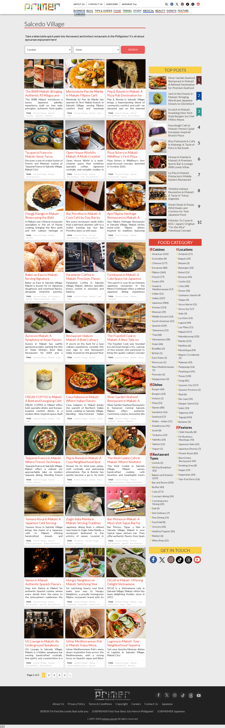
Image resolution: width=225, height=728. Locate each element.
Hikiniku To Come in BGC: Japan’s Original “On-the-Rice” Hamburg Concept (181, 225)
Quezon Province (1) (189, 389)
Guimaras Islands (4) (189, 295)
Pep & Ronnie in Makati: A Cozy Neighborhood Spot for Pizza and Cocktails (83, 462)
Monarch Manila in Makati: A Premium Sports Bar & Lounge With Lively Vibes (180, 162)
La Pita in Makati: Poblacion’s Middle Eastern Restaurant (179, 176)
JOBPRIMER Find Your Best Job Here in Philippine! (123, 711)
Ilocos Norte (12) (187, 304)
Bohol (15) (183, 272)
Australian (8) (159, 258)
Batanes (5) (184, 421)
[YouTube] (198, 694)
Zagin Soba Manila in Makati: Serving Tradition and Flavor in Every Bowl (83, 523)
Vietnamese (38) (161, 339)
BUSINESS (79, 10)
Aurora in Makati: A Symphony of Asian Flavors (43, 338)
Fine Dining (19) (160, 517)
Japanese (39, 116)
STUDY (137, 10)
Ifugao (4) (183, 299)
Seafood (111, 421)
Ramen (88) (158, 407)
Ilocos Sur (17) (186, 308)
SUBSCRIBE (112, 4)
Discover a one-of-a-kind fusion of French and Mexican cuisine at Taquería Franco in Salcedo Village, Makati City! (44, 165)
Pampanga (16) (186, 366)
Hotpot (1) (157, 398)
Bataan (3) (183, 263)
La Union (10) (185, 318)
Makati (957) (185, 331)
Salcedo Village (40, 113)
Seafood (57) (159, 416)
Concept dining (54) (163, 496)
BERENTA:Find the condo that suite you (64, 711)
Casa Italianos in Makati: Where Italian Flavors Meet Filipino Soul (82, 401)
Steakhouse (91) (161, 425)
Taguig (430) (185, 417)
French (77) (158, 276)
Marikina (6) (184, 345)
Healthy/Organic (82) (163, 531)
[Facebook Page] (171, 4)
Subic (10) (183, 408)
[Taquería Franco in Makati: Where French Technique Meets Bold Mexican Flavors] (43, 454)
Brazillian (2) (158, 348)
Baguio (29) (184, 258)
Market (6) (157, 535)
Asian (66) (157, 343)
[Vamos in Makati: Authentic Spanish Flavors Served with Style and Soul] (43, 576)
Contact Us (151, 703)
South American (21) (163, 321)
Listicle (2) (157, 462)
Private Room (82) (188, 453)
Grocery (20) (159, 526)
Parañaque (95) (186, 371)
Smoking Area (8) (187, 465)
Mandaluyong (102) (188, 336)
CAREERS (79, 14)
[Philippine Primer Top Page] (42, 13)
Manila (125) (185, 340)
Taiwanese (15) (160, 330)
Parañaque (82, 604)
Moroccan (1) (159, 362)
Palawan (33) (185, 362)
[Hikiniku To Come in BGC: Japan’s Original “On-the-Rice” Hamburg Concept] (157, 230)
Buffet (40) (158, 487)
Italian (141, 357)
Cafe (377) (157, 491)
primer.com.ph (109, 718)
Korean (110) (159, 307)
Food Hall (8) (158, 522)
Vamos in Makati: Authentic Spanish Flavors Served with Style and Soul (43, 584)
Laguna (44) (184, 322)
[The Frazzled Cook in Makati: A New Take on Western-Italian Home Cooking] (126, 331)
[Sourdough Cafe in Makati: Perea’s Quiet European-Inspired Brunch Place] (157, 135)
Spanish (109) (159, 325)
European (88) (159, 267)
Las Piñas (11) (185, 327)
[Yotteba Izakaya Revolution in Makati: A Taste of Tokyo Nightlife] (157, 199)
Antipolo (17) (185, 253)
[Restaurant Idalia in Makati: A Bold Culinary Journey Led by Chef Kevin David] (84, 331)
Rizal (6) (182, 394)
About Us (58, 703)
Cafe (99, 113)
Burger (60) (158, 389)
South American (33, 177)
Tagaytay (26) (185, 412)
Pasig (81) (183, 380)
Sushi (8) (156, 430)
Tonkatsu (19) (159, 434)
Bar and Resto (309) (163, 482)
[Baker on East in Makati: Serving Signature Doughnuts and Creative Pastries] (43, 270)
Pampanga (71, 604)
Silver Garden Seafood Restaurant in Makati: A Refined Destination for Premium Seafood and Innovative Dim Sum (181, 86)
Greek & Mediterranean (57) (162, 288)
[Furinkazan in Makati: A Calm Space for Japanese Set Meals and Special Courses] (126, 270)
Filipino (111, 238)
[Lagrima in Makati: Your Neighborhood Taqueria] (126, 637)
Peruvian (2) (158, 374)
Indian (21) (158, 293)
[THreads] (193, 5)
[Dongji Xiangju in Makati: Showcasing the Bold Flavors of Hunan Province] (43, 209)
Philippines (79, 541)
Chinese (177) (159, 263)
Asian (58, 357)
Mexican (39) (159, 311)
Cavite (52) (184, 281)
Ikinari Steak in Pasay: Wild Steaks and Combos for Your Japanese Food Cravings (181, 211)
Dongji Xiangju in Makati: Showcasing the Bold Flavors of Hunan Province (43, 217)
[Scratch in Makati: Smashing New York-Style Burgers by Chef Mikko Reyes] (157, 119)
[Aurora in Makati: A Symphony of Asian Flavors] (43, 331)
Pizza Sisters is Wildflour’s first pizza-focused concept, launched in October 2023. (126, 163)
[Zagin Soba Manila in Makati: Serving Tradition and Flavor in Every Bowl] (84, 515)
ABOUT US (79, 4)
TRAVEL (127, 10)
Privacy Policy (76, 703)
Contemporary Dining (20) (160, 502)
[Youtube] (198, 4)
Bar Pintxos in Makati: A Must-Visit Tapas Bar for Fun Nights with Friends (123, 523)
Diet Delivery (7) (161, 512)
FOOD (117, 10)
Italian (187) (158, 298)
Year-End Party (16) (189, 479)
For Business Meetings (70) (186, 438)
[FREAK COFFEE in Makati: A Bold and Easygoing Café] (43, 393)
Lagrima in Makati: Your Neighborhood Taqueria (123, 643)
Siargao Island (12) (188, 403)
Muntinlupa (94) (187, 350)
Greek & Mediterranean (77, 665)
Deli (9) (156, 508)
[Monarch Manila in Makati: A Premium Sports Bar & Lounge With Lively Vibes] (157, 167)
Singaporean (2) (160, 378)
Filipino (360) (159, 272)
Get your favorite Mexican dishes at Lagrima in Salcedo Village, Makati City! (126, 652)
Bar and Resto (114, 116)
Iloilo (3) (182, 313)
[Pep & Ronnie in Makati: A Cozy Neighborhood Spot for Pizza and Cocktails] (84, 454)
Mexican (37, 482)
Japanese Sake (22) (188, 444)
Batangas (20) (186, 267)
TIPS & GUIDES (103, 10)
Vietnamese (113, 604)
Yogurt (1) (157, 448)
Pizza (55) (157, 402)
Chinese (29, 238)
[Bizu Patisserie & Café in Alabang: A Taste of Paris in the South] (157, 151)
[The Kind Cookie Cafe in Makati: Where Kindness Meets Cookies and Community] (126, 454)
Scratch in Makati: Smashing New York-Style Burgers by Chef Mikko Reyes (181, 114)
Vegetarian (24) (186, 474)
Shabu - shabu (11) (162, 421)
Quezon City (113, 177)
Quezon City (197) (188, 385)
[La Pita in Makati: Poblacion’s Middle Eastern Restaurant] (157, 183)
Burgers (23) (159, 393)
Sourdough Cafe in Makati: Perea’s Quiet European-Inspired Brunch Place (181, 130)
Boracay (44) (185, 276)
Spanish (125, 543)
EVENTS (171, 10)
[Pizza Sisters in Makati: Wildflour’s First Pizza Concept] (126, 148)
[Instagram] (182, 4)
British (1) (157, 353)
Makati (51, 113)
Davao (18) (184, 290)
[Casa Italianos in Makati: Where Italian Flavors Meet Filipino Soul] (84, 393)
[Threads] (188, 563)
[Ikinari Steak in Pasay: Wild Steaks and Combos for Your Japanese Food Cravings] (157, 215)
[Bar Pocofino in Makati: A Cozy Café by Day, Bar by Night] (84, 209)
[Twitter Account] (177, 4)
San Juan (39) (185, 398)
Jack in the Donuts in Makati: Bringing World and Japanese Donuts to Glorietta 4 (181, 98)
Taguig (123, 177)
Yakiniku (29, 116)
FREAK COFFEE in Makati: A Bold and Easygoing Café (43, 399)
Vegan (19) (184, 469)
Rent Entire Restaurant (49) (187, 459)
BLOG (89, 10)
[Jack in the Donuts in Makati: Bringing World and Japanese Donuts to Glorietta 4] (157, 104)
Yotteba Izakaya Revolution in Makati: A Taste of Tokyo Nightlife (181, 193)
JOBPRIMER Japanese (171, 711)
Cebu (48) (183, 286)
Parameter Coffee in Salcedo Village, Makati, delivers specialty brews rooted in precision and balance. (85, 287)
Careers (136, 703)
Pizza (124, 116)
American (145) (160, 253)
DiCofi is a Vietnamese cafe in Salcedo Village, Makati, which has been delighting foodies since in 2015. (126, 593)
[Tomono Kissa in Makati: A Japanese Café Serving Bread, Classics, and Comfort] (43, 515)
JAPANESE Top (129, 4)
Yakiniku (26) (159, 439)
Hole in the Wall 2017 (117, 665)
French (29, 482)
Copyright (121, 703)
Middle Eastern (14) (162, 316)
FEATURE (183, 10)
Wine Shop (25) (160, 540)
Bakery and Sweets (42, 299)
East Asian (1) (159, 357)
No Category (53, 296)
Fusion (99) (158, 281)
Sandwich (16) (159, 412)
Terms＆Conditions (100, 703)
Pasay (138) (184, 375)
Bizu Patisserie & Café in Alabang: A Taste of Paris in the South (181, 144)
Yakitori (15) (158, 444)
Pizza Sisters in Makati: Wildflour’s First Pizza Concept (122, 156)
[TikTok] (187, 5)
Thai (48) (157, 334)
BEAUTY (160, 10)
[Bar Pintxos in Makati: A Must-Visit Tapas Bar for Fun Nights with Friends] (126, 515)
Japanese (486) (160, 302)
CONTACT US (95, 4)
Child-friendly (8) (187, 431)
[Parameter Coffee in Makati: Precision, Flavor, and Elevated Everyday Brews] (84, 270)
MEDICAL (148, 10)
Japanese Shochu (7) (189, 448)
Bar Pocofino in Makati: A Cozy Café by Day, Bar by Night (83, 217)
